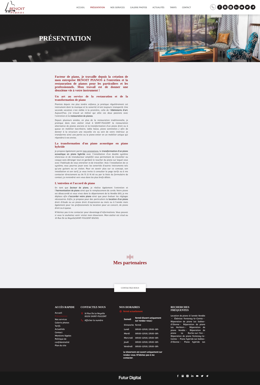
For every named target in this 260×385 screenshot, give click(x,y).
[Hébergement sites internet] (130, 382)
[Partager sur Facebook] (219, 7)
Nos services (117, 7)
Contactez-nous (130, 288)
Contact (186, 7)
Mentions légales (63, 335)
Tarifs (173, 7)
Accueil (80, 7)
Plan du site (60, 345)
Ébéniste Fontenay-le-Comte (188, 318)
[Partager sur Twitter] (247, 7)
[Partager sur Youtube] (241, 7)
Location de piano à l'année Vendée (188, 316)
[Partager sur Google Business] (225, 7)
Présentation (97, 7)
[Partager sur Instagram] (230, 7)
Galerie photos (138, 7)
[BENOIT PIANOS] (15, 6)
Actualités (158, 7)
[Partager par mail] (253, 7)
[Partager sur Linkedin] (236, 7)
